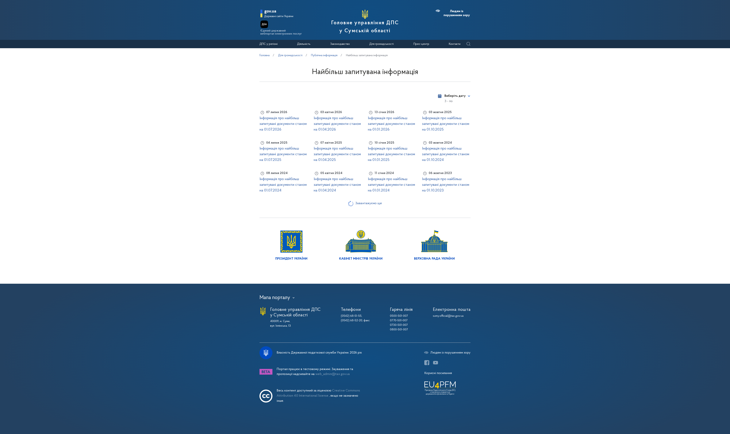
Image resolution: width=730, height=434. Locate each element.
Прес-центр (421, 44)
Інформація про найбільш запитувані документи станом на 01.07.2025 (283, 154)
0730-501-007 (399, 325)
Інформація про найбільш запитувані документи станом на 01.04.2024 (337, 184)
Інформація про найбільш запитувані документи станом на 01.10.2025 (445, 124)
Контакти (454, 44)
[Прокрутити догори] (711, 419)
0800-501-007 (399, 329)
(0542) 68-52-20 (351, 320)
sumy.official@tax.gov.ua (448, 315)
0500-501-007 (399, 315)
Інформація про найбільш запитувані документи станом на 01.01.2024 (391, 184)
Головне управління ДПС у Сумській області (365, 27)
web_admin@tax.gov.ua (332, 374)
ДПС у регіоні (268, 44)
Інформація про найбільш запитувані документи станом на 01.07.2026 (283, 124)
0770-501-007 (399, 320)
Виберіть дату (455, 96)
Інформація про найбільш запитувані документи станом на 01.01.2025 (391, 154)
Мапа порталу (274, 297)
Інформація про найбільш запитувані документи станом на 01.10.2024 (445, 154)
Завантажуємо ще (368, 203)
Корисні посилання (438, 373)
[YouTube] (435, 362)
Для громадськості (381, 44)
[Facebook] (426, 362)
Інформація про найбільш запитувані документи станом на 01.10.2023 (445, 184)
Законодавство (340, 44)
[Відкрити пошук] (468, 44)
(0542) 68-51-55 (351, 315)
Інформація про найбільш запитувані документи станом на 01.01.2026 (391, 124)
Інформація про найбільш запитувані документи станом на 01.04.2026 (337, 124)
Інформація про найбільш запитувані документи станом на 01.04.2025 (337, 154)
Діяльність (303, 44)
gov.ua (270, 11)
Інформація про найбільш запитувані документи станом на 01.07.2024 (283, 184)
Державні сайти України (278, 16)
